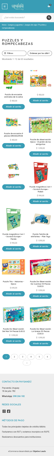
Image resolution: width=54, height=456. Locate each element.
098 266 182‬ (19, 396)
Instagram (4, 411)
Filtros (10, 53)
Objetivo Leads (39, 451)
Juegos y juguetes (15, 25)
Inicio (4, 25)
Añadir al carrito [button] (13, 107)
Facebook (9, 411)
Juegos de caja (30, 25)
